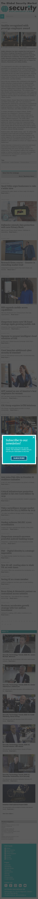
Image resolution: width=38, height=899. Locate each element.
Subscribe (19, 458)
